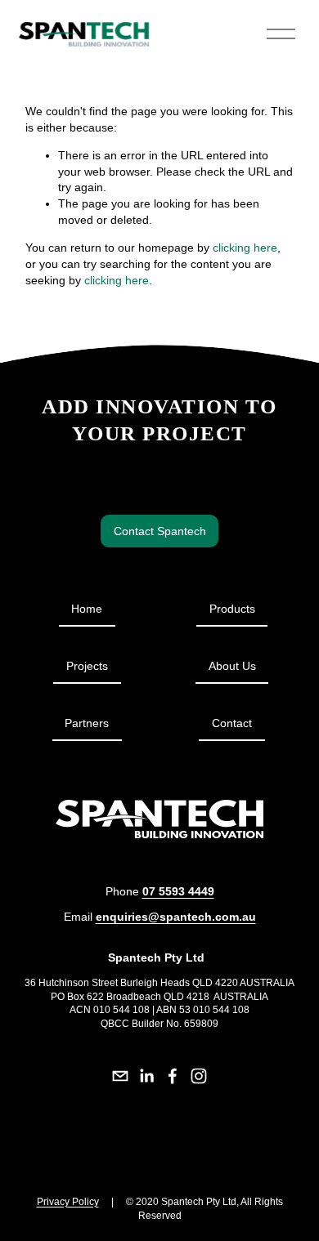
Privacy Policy (68, 1202)
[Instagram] (199, 1076)
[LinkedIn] (146, 1076)
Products (232, 608)
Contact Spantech (160, 531)
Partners (87, 723)
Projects (87, 665)
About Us (232, 665)
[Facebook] (172, 1076)
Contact (232, 723)
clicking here (245, 247)
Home (86, 608)
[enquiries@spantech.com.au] (120, 1076)
